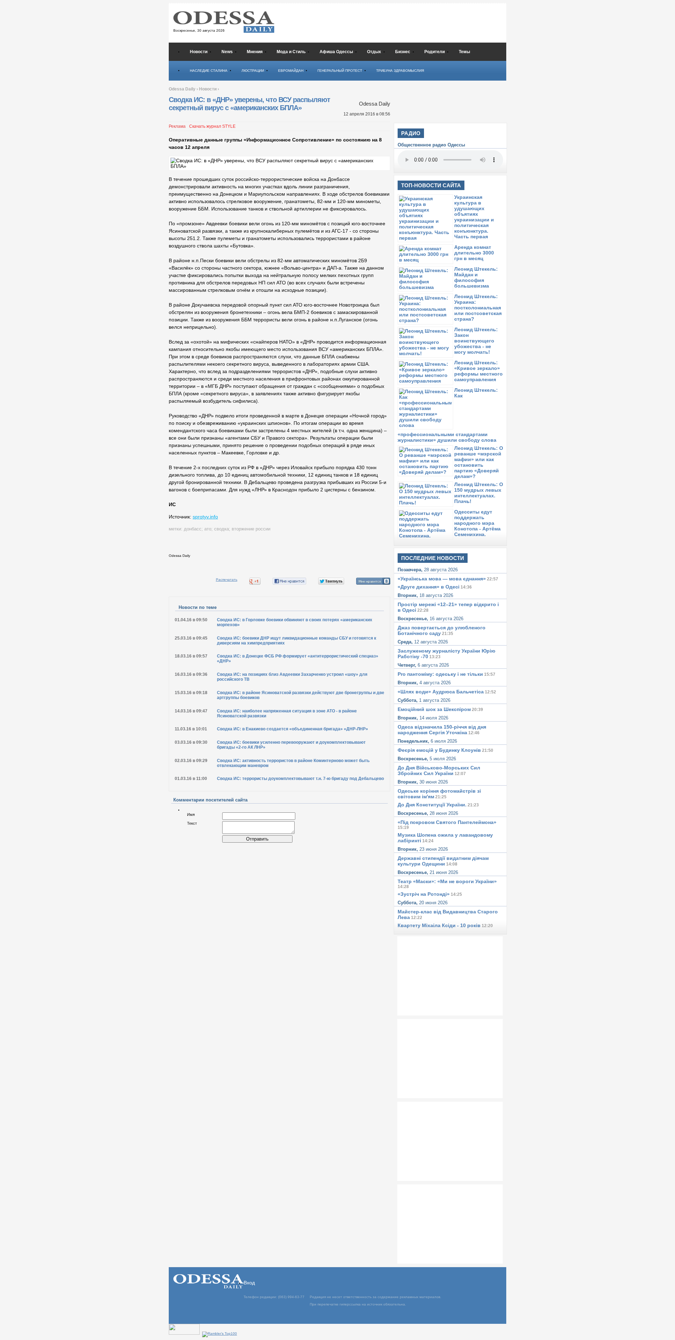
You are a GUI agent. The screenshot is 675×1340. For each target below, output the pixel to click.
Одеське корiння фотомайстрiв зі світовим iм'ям (439, 793)
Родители (434, 51)
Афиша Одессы (336, 51)
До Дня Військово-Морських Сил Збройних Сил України (439, 770)
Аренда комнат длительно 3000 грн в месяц (474, 252)
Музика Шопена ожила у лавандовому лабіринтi (445, 837)
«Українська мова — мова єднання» (442, 578)
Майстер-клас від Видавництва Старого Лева (448, 914)
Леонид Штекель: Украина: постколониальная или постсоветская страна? (478, 308)
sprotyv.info (205, 517)
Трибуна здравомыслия (400, 71)
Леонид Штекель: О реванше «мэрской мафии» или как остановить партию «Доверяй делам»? (478, 462)
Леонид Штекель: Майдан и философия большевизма (476, 277)
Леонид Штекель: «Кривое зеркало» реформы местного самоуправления (478, 371)
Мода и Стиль (291, 51)
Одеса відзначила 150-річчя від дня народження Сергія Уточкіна (442, 729)
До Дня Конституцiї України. (432, 804)
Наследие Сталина (208, 71)
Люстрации (253, 71)
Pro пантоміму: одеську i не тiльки (440, 674)
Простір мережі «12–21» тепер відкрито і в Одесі (448, 607)
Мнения (255, 51)
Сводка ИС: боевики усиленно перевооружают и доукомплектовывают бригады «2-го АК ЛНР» (291, 745)
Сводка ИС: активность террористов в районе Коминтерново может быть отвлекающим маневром (293, 763)
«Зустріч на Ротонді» (424, 894)
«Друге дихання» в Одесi (428, 587)
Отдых (374, 51)
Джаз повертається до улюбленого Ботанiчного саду (442, 630)
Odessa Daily (182, 89)
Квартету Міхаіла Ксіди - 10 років (439, 925)
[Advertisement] (400, 22)
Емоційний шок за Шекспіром (434, 709)
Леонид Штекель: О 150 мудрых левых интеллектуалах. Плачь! (478, 493)
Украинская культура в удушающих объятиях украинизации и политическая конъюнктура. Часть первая (474, 216)
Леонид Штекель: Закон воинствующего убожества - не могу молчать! (476, 341)
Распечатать (226, 579)
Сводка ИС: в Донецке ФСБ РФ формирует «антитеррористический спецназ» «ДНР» (297, 658)
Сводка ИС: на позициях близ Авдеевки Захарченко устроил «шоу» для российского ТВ (292, 677)
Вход (249, 1282)
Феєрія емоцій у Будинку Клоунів (439, 750)
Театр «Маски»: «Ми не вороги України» (447, 881)
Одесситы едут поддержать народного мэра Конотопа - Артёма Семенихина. (477, 523)
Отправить (257, 839)
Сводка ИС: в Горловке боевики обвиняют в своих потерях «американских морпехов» (294, 622)
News (227, 51)
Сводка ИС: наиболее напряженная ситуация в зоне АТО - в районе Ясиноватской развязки (287, 713)
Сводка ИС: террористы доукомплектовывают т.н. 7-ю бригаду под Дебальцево (300, 778)
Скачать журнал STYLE (212, 126)
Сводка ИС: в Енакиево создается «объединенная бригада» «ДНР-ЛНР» (292, 728)
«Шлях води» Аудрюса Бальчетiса (441, 691)
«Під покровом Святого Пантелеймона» (447, 822)
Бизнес (402, 51)
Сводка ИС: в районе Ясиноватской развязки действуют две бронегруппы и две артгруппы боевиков (300, 695)
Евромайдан (290, 71)
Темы (464, 51)
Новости (198, 51)
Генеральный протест (339, 71)
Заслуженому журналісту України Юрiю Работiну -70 (446, 653)
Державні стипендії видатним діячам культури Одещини (443, 861)
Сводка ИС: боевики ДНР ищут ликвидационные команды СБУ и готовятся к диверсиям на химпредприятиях (296, 641)
